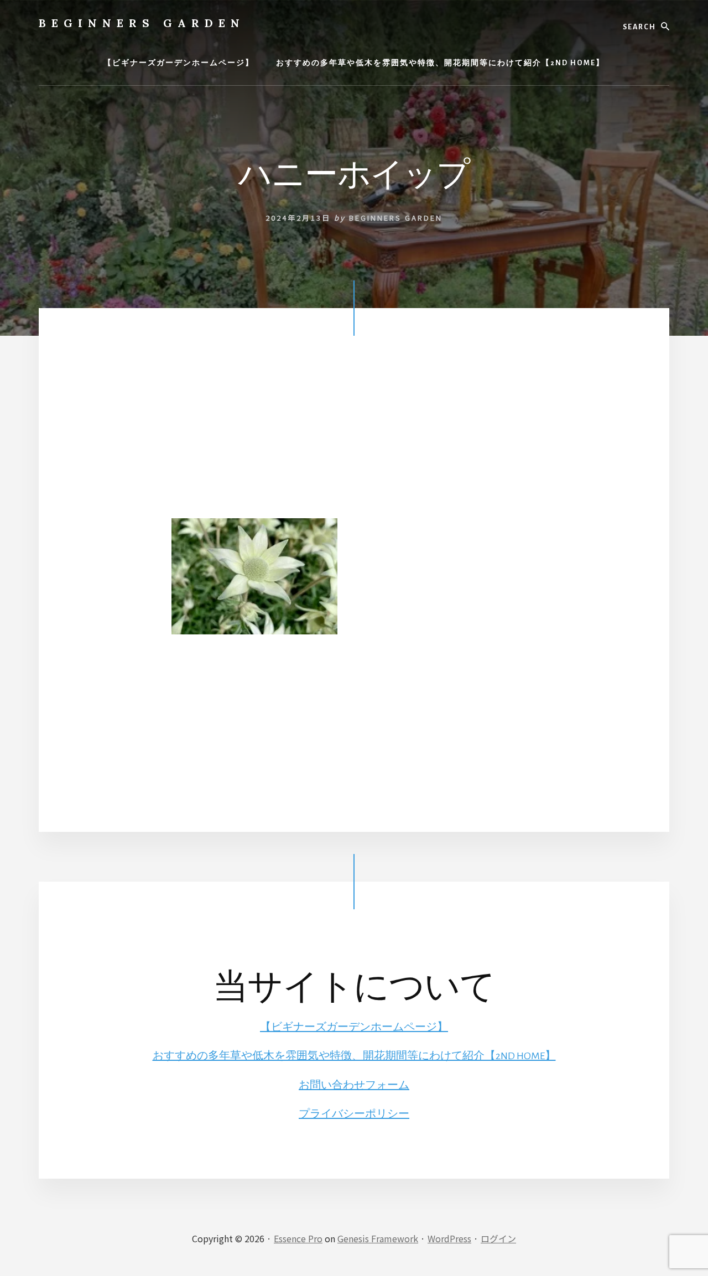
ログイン (498, 1238)
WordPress (449, 1238)
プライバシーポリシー (354, 1113)
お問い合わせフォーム (354, 1085)
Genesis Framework (377, 1238)
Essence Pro (298, 1238)
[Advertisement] (354, 440)
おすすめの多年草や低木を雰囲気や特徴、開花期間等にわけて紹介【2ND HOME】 (354, 1055)
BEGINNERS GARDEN (142, 23)
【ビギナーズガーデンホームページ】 (354, 1027)
